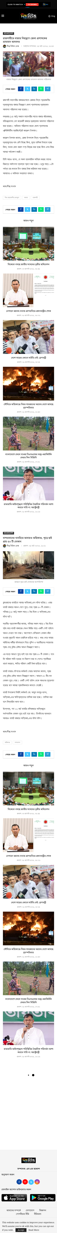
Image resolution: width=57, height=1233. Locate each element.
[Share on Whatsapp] (41, 89)
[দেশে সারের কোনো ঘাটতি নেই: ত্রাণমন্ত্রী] (28, 337)
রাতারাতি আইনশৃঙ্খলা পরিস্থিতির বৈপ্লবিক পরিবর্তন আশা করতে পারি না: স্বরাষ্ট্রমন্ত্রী (28, 506)
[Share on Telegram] (47, 89)
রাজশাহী (35, 197)
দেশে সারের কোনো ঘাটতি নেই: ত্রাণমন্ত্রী (28, 358)
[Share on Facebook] (21, 89)
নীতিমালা (37, 1214)
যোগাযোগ (30, 1210)
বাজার (26, 197)
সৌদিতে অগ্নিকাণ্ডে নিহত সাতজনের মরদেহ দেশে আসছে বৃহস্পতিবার (28, 406)
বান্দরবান (17, 742)
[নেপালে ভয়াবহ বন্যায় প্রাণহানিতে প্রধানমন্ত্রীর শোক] (28, 290)
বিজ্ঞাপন (42, 1210)
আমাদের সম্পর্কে (14, 1210)
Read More (33, 1230)
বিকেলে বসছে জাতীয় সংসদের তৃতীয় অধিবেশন (28, 264)
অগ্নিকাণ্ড (7, 742)
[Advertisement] (28, 1114)
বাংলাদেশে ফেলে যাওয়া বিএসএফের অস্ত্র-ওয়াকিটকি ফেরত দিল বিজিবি (28, 456)
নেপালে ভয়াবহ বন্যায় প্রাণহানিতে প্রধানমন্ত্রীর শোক (28, 311)
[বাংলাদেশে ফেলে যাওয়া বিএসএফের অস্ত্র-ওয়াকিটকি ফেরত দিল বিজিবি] (28, 433)
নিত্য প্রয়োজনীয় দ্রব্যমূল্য (12, 197)
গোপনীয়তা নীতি (22, 1214)
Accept (21, 1230)
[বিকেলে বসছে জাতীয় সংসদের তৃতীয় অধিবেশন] (28, 244)
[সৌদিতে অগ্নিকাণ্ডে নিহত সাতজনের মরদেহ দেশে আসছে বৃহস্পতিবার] (28, 383)
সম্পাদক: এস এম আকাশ (28, 1169)
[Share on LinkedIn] (34, 89)
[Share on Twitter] (27, 89)
